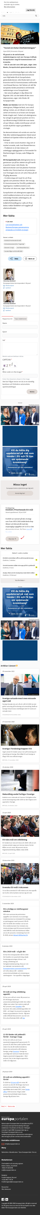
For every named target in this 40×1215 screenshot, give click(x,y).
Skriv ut (31, 259)
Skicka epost (10, 285)
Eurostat (16, 1051)
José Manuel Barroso (23, 247)
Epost (5, 332)
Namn (5, 323)
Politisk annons (34, 405)
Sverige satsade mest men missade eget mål (19, 699)
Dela (16, 259)
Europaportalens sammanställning (15, 968)
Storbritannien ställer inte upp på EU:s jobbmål (19, 565)
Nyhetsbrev (5, 1152)
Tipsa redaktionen (20, 319)
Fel (4, 340)
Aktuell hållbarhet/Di (20, 935)
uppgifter (18, 1006)
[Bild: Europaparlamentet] (20, 685)
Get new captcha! (3, 369)
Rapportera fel (7, 319)
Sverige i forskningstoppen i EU (17, 748)
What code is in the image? (12, 372)
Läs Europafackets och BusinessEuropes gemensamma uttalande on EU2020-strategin (17, 227)
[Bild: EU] (20, 735)
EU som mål (15, 1082)
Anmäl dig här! (20, 493)
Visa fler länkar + (20, 580)
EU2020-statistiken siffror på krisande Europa (18, 558)
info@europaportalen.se (12, 1144)
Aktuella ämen (13, 1152)
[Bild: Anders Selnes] (20, 874)
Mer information (9, 7)
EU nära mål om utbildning (14, 839)
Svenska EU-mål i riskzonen (15, 887)
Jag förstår (31, 10)
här (24, 1018)
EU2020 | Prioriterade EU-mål (12, 240)
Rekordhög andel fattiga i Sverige (18, 794)
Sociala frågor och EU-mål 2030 (13, 251)
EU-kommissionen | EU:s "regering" (14, 244)
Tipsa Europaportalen (24, 1152)
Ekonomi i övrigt (9, 247)
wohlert (8, 288)
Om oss (34, 1152)
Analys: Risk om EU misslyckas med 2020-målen (19, 573)
